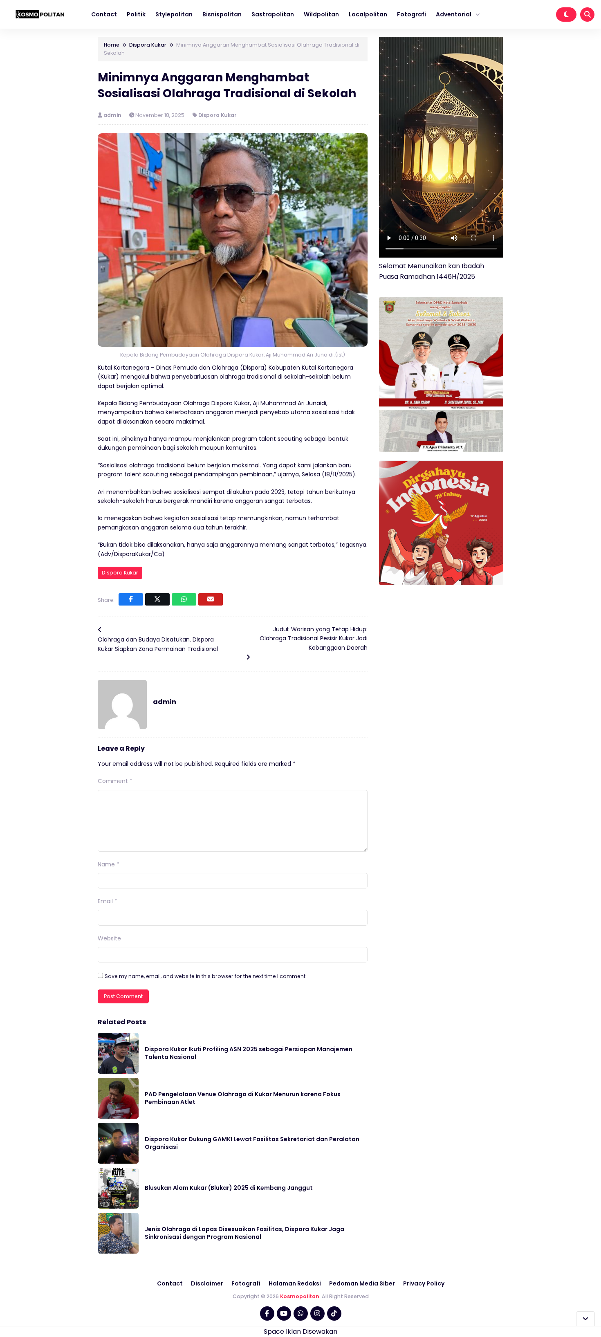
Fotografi (411, 14)
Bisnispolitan (222, 14)
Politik (136, 14)
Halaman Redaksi (295, 1283)
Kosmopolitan (299, 1296)
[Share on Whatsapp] (184, 599)
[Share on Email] (210, 599)
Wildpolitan (321, 14)
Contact (104, 14)
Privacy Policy (423, 1283)
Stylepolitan (174, 14)
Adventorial (453, 14)
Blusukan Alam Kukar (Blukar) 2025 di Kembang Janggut (229, 1188)
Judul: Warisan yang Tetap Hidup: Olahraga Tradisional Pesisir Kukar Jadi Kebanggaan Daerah (314, 638)
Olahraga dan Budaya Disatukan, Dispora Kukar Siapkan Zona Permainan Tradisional (158, 644)
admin (113, 115)
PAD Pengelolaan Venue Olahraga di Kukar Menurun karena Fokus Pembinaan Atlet (243, 1098)
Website (109, 938)
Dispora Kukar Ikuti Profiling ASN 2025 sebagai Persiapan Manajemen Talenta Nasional (248, 1053)
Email (107, 901)
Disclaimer (207, 1283)
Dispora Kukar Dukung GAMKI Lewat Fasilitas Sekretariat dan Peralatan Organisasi (252, 1143)
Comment (115, 781)
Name (108, 864)
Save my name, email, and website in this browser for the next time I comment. (206, 976)
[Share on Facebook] (131, 599)
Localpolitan (368, 14)
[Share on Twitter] (157, 599)
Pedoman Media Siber (362, 1283)
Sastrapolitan (272, 14)
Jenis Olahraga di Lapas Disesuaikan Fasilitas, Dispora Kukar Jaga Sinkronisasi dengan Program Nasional (244, 1233)
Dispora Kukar (217, 115)
